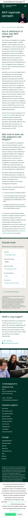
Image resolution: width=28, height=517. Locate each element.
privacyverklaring (14, 510)
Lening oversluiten (7, 421)
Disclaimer (5, 448)
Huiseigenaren (6, 426)
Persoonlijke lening (7, 411)
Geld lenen (5, 408)
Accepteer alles (10, 514)
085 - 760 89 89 (8, 341)
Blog (3, 453)
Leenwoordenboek (7, 431)
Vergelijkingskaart (7, 440)
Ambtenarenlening (7, 419)
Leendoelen (5, 429)
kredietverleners (6, 115)
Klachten (4, 446)
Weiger (20, 514)
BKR (15, 51)
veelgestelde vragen (17, 323)
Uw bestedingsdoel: (9, 273)
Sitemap (4, 459)
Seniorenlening (6, 416)
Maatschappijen (6, 443)
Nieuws (4, 456)
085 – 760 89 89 (7, 398)
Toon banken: (7, 280)
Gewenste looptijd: (8, 266)
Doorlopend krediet (7, 413)
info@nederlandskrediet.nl (11, 343)
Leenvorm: (6, 252)
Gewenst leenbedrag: (9, 259)
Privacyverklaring (6, 451)
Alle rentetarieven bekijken (11, 292)
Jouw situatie (5, 424)
